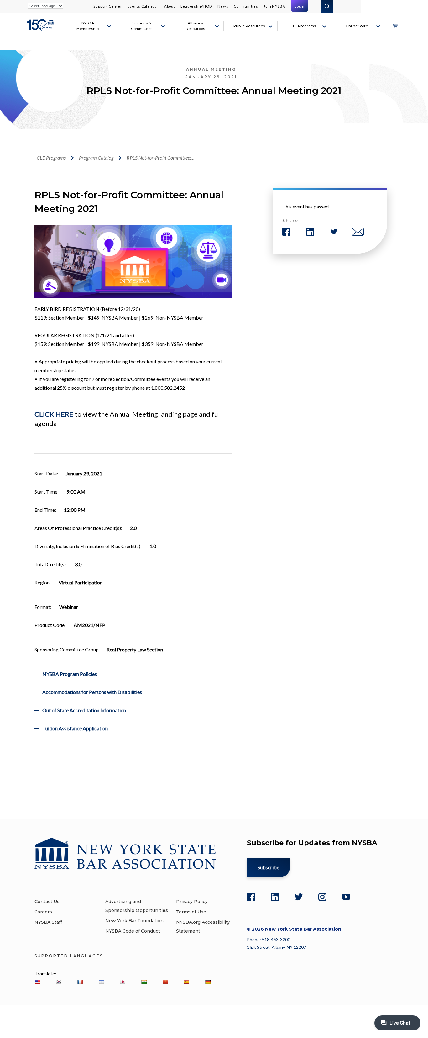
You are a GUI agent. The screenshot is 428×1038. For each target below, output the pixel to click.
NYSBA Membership (87, 26)
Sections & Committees (141, 26)
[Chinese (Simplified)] (165, 981)
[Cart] (395, 26)
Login (300, 6)
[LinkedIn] (275, 897)
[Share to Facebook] (286, 232)
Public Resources (249, 26)
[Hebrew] (101, 981)
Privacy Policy (192, 901)
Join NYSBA (274, 6)
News (222, 6)
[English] (37, 981)
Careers (43, 912)
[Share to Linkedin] (310, 232)
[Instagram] (322, 897)
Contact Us (47, 901)
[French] (80, 981)
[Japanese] (122, 981)
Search (327, 6)
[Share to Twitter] (334, 232)
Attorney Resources (195, 26)
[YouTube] (346, 897)
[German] (208, 981)
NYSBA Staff (48, 922)
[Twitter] (299, 897)
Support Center (107, 6)
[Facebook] (251, 897)
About (169, 6)
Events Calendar (143, 6)
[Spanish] (186, 981)
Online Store (357, 26)
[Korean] (58, 981)
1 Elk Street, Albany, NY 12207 (276, 947)
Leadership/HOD (196, 6)
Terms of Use (191, 912)
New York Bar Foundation (134, 920)
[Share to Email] (358, 232)
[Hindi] (144, 981)
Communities (246, 6)
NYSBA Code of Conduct (132, 931)
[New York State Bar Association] (41, 29)
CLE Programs (303, 26)
